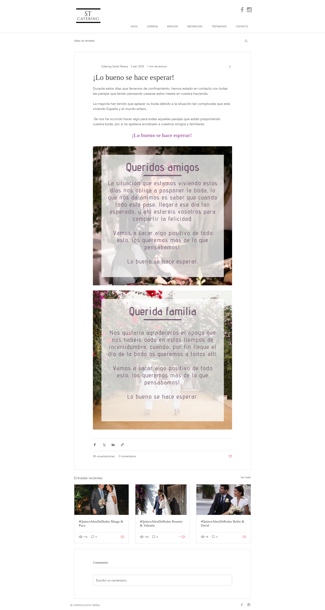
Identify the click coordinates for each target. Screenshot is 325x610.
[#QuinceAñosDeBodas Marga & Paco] (101, 499)
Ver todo (246, 477)
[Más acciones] (230, 66)
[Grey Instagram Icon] (249, 9)
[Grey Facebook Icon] (242, 9)
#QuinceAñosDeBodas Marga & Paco (101, 523)
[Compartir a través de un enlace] (122, 444)
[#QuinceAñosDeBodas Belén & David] (223, 499)
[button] (246, 40)
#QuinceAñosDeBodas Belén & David (222, 523)
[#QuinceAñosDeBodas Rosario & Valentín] (162, 499)
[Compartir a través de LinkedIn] (113, 444)
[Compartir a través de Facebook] (94, 444)
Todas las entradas (84, 40)
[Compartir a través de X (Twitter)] (104, 444)
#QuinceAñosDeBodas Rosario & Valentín (161, 523)
